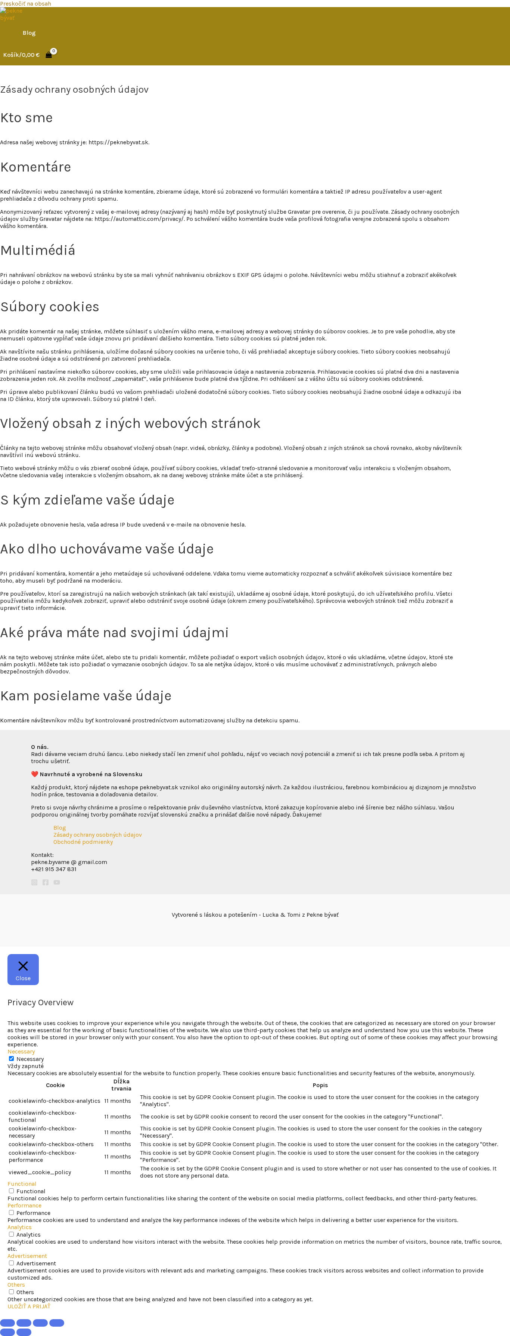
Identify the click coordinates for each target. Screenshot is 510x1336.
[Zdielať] (40, 1323)
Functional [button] (22, 1183)
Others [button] (16, 1284)
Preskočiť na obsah (25, 3)
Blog (28, 32)
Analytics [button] (19, 1227)
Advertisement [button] (27, 1255)
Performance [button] (24, 1205)
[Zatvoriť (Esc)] (56, 1323)
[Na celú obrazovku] (23, 1323)
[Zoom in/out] (7, 1323)
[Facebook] (45, 883)
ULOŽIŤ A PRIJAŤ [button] (28, 1306)
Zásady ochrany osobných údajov (97, 834)
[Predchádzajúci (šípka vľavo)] (7, 1332)
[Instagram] (34, 883)
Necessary (30, 1058)
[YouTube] (56, 883)
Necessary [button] (21, 1051)
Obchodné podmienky (83, 841)
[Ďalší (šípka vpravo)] (23, 1332)
